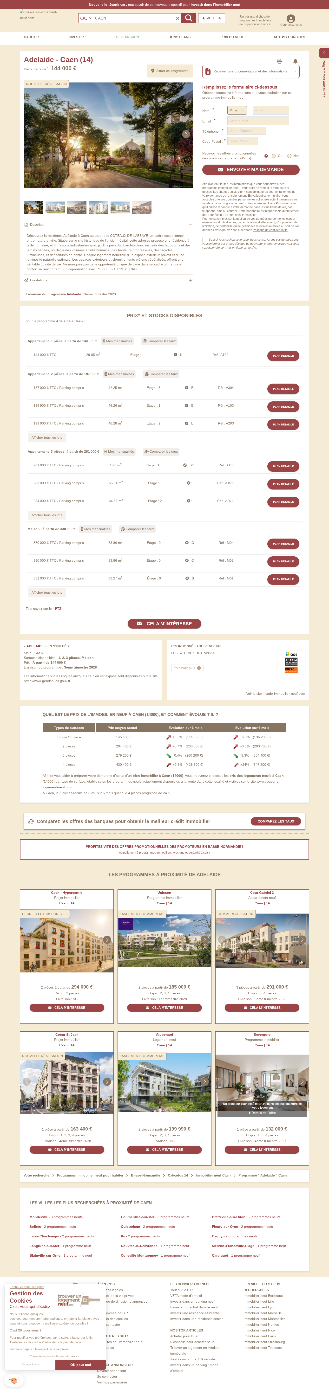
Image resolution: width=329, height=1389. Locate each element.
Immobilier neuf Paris (259, 1336)
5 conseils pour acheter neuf (192, 1342)
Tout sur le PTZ (182, 1290)
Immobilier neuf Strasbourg (264, 1342)
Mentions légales (110, 1290)
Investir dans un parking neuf (192, 1301)
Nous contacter (108, 1324)
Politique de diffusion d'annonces (122, 1301)
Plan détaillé (283, 355)
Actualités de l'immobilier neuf (119, 1342)
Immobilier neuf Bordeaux (263, 1296)
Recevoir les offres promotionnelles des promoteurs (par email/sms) (229, 155)
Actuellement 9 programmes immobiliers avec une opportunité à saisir (164, 852)
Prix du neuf (232, 37)
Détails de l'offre (263, 1113)
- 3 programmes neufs (56, 1217)
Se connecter (107, 1376)
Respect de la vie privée (115, 1296)
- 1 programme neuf (60, 1246)
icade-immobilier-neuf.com (285, 693)
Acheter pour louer (184, 1336)
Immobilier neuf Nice (259, 1330)
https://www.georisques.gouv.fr (47, 681)
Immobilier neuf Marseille (262, 1313)
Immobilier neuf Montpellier (264, 1319)
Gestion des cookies (112, 1319)
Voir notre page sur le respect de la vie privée (39, 1349)
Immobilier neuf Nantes (261, 1324)
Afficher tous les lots (47, 437)
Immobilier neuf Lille (258, 1301)
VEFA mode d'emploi (186, 1296)
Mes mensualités (118, 341)
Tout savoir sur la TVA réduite (192, 1359)
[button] (14, 1380)
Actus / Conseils (289, 37)
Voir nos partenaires (112, 1382)
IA (213, 18)
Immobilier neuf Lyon (259, 1307)
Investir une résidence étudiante (194, 1313)
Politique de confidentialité (270, 230)
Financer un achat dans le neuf (194, 1307)
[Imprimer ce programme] (279, 62)
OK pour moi (80, 1365)
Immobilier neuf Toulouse (262, 1348)
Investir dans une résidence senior (196, 1319)
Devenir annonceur (111, 1371)
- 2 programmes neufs (246, 1217)
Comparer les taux (161, 341)
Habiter (31, 37)
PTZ (58, 609)
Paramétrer (30, 1365)
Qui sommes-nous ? (112, 1313)
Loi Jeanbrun (126, 37)
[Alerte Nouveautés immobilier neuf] (296, 62)
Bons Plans (180, 37)
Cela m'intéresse (168, 623)
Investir (76, 37)
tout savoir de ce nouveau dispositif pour (164, 4)
